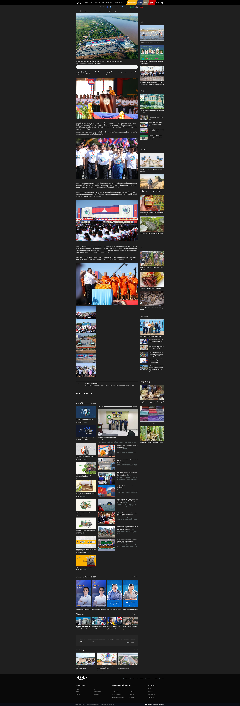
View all (136, 650)
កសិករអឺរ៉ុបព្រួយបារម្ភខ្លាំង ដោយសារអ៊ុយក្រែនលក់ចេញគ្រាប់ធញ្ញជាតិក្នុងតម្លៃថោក (151, 192)
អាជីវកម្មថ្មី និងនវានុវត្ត (118, 3)
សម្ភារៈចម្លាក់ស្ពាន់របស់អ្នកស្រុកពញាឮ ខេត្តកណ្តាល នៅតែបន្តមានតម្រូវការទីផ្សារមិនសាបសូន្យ (152, 403)
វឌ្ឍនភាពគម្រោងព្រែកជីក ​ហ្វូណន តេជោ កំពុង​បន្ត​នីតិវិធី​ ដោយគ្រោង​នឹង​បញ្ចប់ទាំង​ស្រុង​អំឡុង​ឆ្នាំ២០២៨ (106, 667)
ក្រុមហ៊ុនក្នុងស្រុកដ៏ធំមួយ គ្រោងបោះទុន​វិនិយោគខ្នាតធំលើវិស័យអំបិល (150, 42)
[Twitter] (79, 393)
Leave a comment (97, 63)
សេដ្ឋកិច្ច (86, 3)
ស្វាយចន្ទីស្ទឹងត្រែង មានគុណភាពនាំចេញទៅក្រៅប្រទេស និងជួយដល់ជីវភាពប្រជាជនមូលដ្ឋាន (152, 171)
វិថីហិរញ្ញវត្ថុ (140, 3)
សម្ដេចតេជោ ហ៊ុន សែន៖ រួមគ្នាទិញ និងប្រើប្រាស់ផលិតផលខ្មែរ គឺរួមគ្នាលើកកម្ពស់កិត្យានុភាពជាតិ (156, 347)
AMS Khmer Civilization (118, 697)
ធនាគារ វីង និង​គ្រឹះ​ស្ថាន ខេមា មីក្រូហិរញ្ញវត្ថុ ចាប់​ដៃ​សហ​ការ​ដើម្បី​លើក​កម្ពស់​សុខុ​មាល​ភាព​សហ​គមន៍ (156, 130)
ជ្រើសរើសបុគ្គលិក (151, 697)
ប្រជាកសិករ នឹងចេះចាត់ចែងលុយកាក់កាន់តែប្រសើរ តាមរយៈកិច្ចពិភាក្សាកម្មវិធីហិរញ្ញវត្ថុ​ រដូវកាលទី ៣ (151, 62)
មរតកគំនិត (146, 3)
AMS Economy (115, 692)
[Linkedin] (84, 393)
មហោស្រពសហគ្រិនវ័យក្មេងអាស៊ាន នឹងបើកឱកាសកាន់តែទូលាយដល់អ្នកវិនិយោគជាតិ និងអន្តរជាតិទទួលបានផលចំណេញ (156, 360)
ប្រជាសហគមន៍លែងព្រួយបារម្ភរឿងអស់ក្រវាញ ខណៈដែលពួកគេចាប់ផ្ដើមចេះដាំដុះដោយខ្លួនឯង (151, 268)
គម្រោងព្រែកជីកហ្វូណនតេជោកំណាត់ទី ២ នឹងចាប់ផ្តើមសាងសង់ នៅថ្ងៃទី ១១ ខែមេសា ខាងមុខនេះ (85, 667)
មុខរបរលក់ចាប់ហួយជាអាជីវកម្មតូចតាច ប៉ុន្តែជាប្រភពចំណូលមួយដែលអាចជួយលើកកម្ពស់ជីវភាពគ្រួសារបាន (156, 117)
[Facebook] (77, 393)
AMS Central (132, 689)
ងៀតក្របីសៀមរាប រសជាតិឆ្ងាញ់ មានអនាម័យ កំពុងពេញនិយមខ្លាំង (150, 289)
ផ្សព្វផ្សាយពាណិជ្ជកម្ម (151, 694)
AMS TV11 (132, 694)
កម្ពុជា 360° (152, 3)
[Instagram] (82, 393)
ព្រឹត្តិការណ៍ (81, 11)
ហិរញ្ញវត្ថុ (91, 3)
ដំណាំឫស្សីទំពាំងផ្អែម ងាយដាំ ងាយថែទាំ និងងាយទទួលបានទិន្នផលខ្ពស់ (151, 442)
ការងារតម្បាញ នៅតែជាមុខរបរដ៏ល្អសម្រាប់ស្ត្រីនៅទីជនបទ (149, 423)
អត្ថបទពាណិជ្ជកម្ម (109, 3)
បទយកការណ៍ (78, 422)
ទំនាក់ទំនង (150, 689)
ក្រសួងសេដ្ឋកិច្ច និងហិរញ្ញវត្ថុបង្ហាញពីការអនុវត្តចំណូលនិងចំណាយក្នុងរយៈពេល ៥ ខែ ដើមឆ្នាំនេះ (152, 111)
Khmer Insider (132, 3)
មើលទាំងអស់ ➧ (93, 403)
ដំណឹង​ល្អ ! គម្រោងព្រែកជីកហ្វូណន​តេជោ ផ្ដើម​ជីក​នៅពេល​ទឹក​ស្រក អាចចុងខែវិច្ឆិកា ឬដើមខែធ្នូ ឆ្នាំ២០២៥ (128, 667)
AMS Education (115, 689)
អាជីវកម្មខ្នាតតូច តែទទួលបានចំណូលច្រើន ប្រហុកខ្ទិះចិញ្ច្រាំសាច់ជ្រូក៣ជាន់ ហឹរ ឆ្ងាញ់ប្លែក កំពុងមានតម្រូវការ (152, 213)
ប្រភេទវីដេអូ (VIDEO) (134, 614)
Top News (119, 529)
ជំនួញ (103, 3)
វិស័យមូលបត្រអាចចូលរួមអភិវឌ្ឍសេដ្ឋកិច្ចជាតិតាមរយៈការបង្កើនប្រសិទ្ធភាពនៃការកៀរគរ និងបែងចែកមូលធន (155, 137)
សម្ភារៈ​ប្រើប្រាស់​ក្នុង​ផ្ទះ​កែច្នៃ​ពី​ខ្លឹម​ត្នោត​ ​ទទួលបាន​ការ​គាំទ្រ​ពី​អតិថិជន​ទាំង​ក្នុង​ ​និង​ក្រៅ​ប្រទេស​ (151, 309)
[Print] (92, 393)
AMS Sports (132, 692)
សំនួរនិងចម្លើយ (150, 692)
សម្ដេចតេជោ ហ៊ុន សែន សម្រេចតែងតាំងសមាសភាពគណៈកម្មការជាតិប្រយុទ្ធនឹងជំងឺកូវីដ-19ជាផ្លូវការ (156, 341)
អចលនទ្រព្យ (97, 3)
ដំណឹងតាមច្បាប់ (155, 704)
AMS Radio (132, 697)
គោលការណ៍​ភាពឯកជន (148, 704)
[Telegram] (87, 393)
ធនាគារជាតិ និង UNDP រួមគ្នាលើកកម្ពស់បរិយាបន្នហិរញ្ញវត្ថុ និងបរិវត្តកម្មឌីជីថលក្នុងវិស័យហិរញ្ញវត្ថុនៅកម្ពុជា (155, 124)
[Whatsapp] (89, 393)
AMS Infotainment (116, 694)
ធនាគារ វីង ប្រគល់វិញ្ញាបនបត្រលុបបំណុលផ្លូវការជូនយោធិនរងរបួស (150, 336)
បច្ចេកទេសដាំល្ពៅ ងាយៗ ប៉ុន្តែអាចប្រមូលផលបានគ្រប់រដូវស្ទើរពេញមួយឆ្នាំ (151, 233)
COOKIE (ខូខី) (161, 704)
